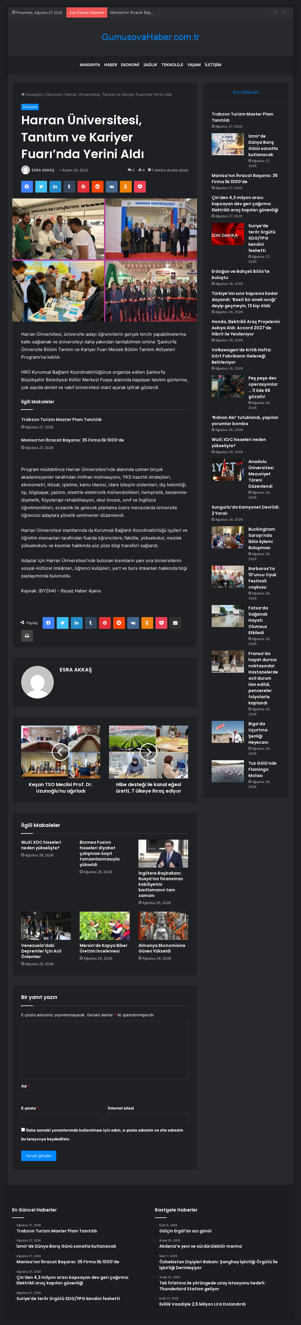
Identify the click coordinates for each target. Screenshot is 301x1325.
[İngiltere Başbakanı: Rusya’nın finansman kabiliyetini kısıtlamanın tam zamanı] (163, 854)
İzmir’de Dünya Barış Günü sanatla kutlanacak (263, 145)
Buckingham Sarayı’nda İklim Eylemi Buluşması (261, 538)
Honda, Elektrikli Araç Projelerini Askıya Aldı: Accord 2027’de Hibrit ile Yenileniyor (246, 328)
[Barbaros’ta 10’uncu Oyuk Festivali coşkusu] (228, 577)
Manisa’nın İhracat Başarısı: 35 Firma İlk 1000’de (153, 12)
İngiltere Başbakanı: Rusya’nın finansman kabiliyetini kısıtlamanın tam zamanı (160, 884)
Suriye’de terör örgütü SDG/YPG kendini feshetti (261, 238)
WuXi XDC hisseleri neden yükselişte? (41, 845)
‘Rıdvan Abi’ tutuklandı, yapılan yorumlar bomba (245, 421)
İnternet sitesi (121, 1108)
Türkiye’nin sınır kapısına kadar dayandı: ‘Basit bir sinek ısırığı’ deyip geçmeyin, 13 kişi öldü (245, 299)
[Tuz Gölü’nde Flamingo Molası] (228, 771)
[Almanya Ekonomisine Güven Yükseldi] (163, 926)
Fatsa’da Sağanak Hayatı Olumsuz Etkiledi (258, 620)
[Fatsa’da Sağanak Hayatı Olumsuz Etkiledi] (228, 616)
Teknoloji (172, 64)
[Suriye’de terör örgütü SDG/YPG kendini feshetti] (228, 234)
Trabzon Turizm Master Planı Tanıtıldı (61, 419)
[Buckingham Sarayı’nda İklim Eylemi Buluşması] (228, 537)
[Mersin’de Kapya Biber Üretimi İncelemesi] (105, 926)
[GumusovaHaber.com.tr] (150, 37)
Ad (25, 1086)
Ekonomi (130, 64)
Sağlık (150, 64)
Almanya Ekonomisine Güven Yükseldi (161, 948)
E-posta (30, 1108)
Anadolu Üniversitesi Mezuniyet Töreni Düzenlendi (261, 474)
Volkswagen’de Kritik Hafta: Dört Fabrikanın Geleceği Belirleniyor (242, 356)
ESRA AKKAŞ (43, 170)
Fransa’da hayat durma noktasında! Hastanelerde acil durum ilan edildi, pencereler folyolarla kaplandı (263, 678)
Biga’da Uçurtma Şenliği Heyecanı (258, 733)
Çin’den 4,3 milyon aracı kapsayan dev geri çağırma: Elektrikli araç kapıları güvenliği (245, 204)
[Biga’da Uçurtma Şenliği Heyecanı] (228, 732)
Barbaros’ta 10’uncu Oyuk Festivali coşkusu (262, 578)
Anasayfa (90, 64)
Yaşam (194, 64)
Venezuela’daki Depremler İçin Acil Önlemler (41, 951)
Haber (110, 64)
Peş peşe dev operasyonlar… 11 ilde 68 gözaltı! (263, 387)
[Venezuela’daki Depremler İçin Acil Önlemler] (46, 926)
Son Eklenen (246, 92)
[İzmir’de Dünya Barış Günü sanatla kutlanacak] (228, 144)
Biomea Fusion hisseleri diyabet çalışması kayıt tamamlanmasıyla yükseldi (100, 853)
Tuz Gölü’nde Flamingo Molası (262, 769)
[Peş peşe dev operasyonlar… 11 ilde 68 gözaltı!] (228, 386)
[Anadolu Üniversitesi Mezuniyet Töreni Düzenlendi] (228, 470)
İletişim (213, 64)
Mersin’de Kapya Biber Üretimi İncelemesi (104, 948)
